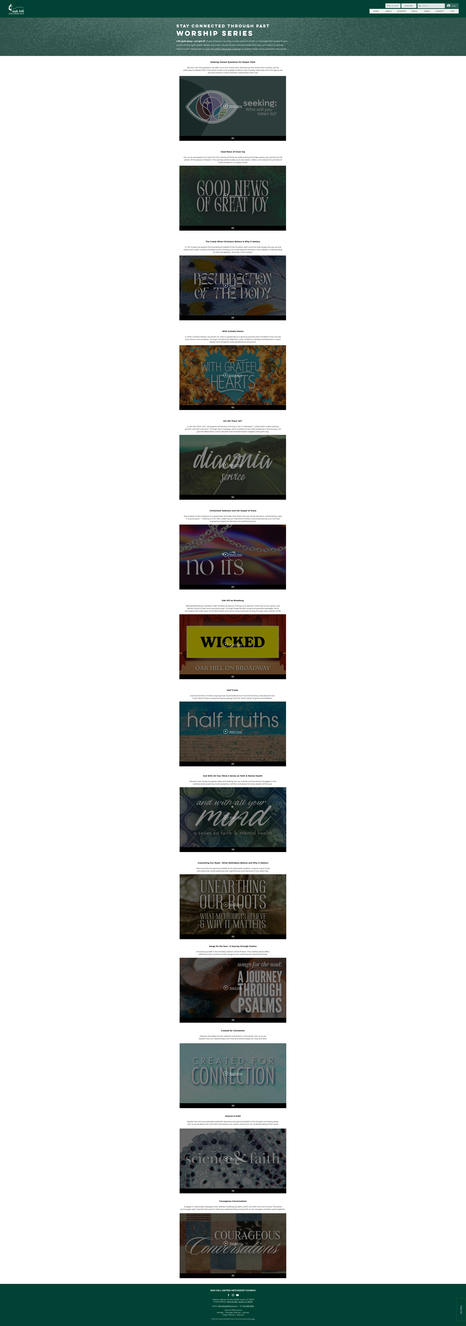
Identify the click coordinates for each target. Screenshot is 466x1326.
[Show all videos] (232, 138)
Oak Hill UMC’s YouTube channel (223, 49)
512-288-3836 (248, 1306)
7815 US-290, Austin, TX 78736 (240, 1302)
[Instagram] (232, 1295)
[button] (461, 1309)
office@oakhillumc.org (227, 1306)
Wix (253, 1319)
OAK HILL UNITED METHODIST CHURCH (233, 1290)
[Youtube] (237, 1295)
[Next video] (281, 106)
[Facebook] (228, 1295)
